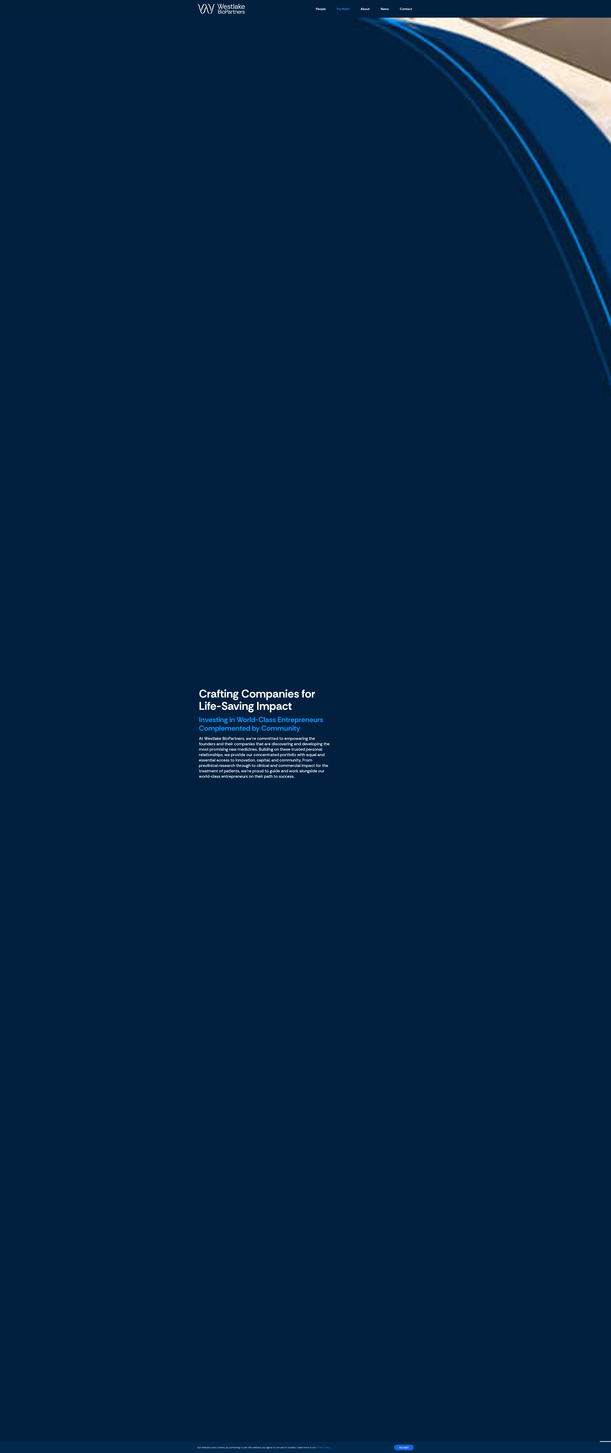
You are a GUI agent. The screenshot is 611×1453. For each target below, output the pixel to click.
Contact (406, 9)
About (365, 9)
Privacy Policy (323, 1447)
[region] (305, 1447)
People (321, 9)
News (385, 9)
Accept (404, 1447)
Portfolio (343, 9)
